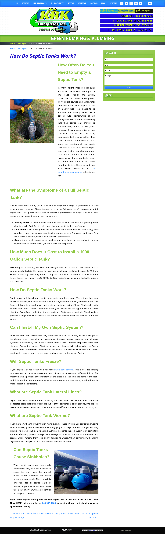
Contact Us (113, 3)
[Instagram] (136, 3)
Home (16, 3)
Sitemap (129, 530)
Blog (103, 3)
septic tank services (63, 369)
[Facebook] (121, 3)
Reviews (71, 3)
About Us (25, 3)
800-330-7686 (49, 503)
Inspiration (82, 3)
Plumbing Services (57, 3)
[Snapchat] (145, 3)
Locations (93, 3)
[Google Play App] (150, 3)
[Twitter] (126, 3)
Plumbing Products (40, 3)
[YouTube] (141, 3)
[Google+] (131, 3)
